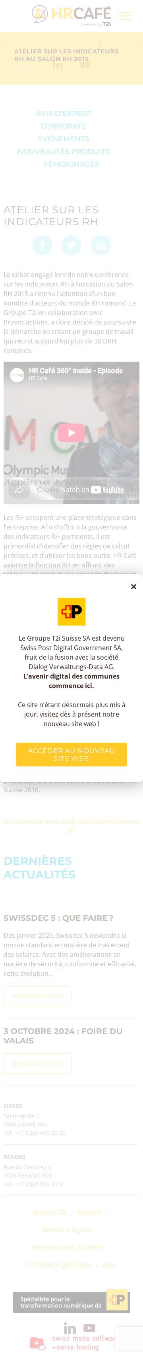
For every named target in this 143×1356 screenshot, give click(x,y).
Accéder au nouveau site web (71, 754)
